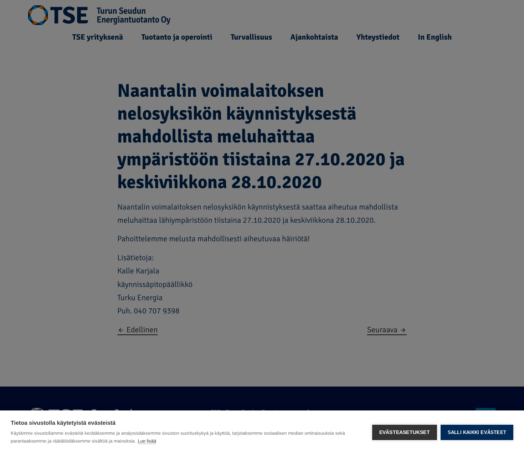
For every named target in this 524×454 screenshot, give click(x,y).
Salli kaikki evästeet (477, 432)
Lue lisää (147, 441)
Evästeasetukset (404, 432)
